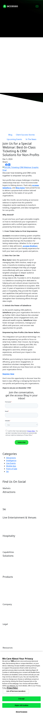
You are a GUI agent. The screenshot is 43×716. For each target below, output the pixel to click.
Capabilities (11, 58)
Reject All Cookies (21, 705)
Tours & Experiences (29, 495)
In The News (31, 139)
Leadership (7, 611)
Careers (24, 611)
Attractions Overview (10, 495)
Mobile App (11, 466)
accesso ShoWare (30, 246)
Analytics (6, 559)
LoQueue (25, 580)
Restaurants (7, 543)
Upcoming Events (14, 139)
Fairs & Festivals (8, 530)
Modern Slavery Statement (27, 632)
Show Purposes (21, 712)
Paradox (6, 584)
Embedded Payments (10, 563)
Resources (11, 71)
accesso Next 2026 (17, 78)
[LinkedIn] (9, 164)
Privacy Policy (7, 637)
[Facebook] (6, 164)
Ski (7, 471)
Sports (24, 525)
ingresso (6, 595)
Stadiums (25, 528)
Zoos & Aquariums (9, 503)
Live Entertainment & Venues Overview (10, 522)
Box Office (6, 527)
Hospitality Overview (10, 539)
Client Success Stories (25, 134)
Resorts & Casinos (28, 539)
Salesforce (7, 188)
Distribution (26, 563)
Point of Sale (11, 468)
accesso (35, 185)
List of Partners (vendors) (15, 691)
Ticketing (6, 567)
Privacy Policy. (12, 688)
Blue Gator (20, 188)
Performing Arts (27, 521)
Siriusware (25, 591)
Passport (6, 588)
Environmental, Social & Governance (11, 632)
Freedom (25, 588)
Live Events (11, 463)
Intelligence (11, 460)
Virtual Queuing (27, 559)
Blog (10, 134)
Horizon (5, 580)
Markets (9, 51)
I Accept (21, 699)
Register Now (8, 374)
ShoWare (6, 591)
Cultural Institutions (29, 503)
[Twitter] (4, 164)
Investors (25, 608)
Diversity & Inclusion (10, 627)
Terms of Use (26, 627)
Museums (25, 499)
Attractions (11, 458)
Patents (24, 637)
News (5, 615)
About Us (10, 64)
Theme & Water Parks (11, 499)
